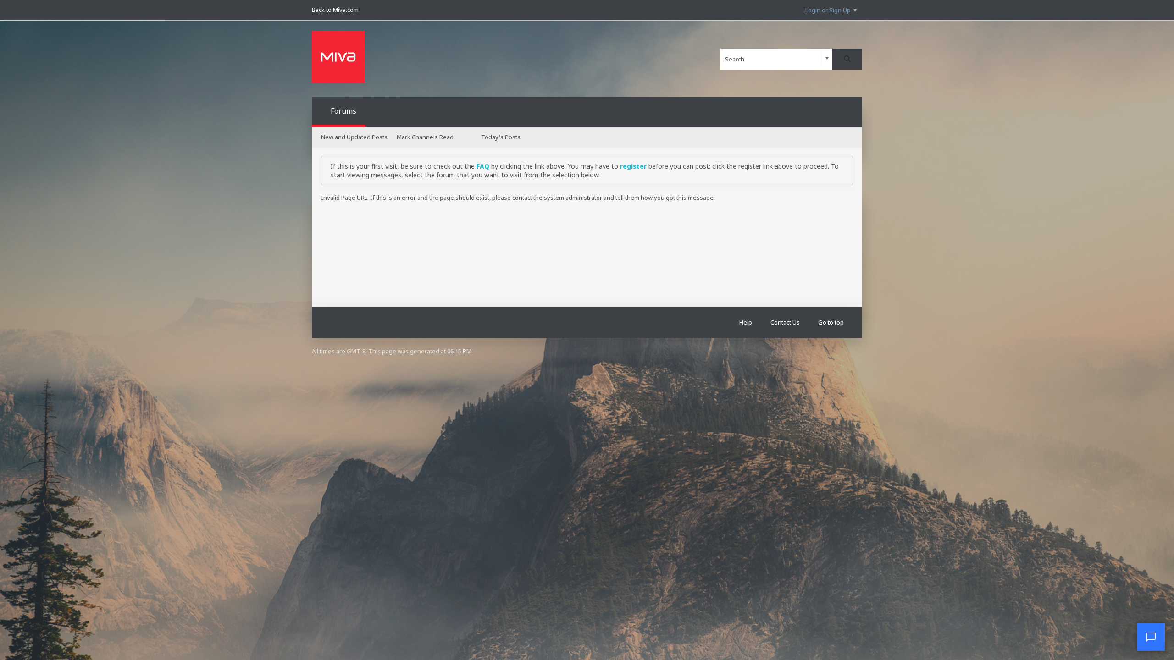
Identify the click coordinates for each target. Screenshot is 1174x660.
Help (745, 322)
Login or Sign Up (828, 10)
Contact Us (785, 322)
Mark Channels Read (425, 137)
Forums (343, 111)
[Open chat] (1151, 637)
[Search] (847, 59)
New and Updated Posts (354, 137)
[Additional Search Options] (827, 59)
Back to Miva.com (335, 10)
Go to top (831, 322)
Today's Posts (501, 137)
